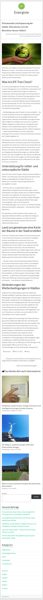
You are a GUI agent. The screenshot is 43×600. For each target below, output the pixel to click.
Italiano (4, 581)
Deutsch (5, 571)
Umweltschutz (7, 564)
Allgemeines (6, 550)
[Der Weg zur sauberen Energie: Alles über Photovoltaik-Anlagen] (15, 416)
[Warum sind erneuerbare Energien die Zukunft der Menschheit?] (15, 454)
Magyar (4, 585)
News (28, 351)
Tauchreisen (6, 560)
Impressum (5, 596)
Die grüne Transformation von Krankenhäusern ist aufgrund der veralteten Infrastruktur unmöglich (21, 360)
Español (4, 578)
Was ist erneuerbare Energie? (27, 366)
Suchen (4, 493)
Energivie (21, 12)
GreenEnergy (6, 410)
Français (5, 588)
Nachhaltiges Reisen (9, 553)
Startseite (14, 34)
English (4, 574)
